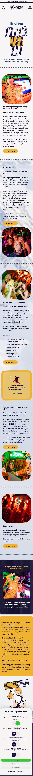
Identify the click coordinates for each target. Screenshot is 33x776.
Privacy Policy (20, 771)
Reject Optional (15, 763)
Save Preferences (16, 767)
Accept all (16, 760)
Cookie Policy (11, 771)
